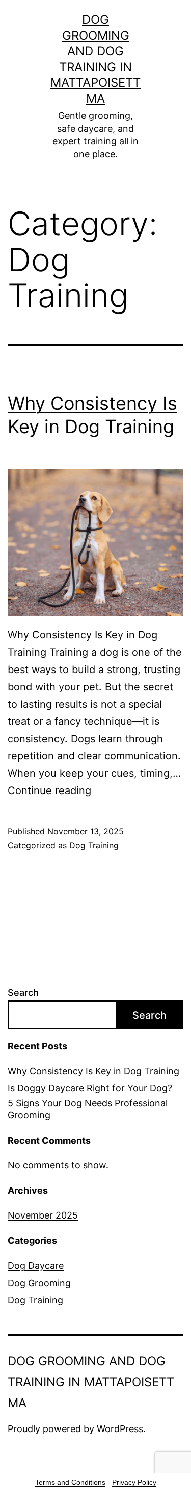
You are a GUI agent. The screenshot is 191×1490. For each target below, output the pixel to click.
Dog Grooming (39, 1283)
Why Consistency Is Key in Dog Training (93, 1071)
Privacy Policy (134, 1482)
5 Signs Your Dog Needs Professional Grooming (88, 1109)
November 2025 (43, 1215)
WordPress (120, 1428)
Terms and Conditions (70, 1482)
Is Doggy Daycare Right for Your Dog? (90, 1088)
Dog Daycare (36, 1265)
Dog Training (94, 845)
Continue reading (49, 790)
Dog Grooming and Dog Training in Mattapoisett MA (91, 1382)
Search (23, 992)
